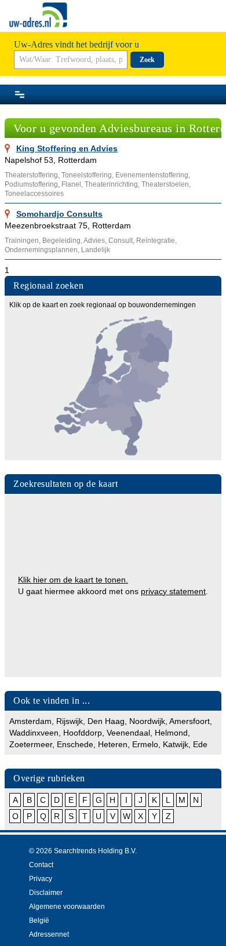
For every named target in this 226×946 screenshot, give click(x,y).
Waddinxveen (34, 732)
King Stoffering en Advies (67, 148)
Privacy (40, 879)
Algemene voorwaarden (67, 907)
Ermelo (145, 744)
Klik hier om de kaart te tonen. (73, 579)
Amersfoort (189, 721)
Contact (41, 865)
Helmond (171, 732)
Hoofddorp (82, 732)
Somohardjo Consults (59, 214)
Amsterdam (30, 721)
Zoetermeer (30, 744)
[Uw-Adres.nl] (38, 14)
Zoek (147, 60)
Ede (200, 744)
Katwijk (175, 744)
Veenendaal (128, 732)
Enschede (75, 744)
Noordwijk (147, 721)
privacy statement (173, 591)
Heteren (112, 744)
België (39, 920)
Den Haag (106, 721)
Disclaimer (46, 893)
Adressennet (49, 934)
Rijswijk (69, 721)
